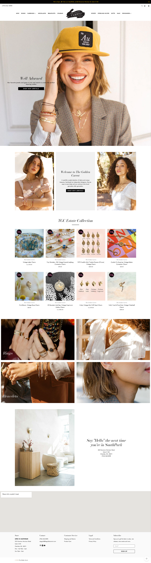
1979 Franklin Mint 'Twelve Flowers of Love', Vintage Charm (90, 263)
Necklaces (42, 13)
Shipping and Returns (70, 539)
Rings (23, 13)
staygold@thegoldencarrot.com (48, 541)
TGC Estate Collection (75, 220)
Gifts (113, 13)
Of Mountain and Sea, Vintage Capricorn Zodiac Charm (60, 306)
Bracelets (51, 13)
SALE (118, 13)
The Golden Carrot (23, 560)
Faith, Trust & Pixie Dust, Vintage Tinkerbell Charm (122, 306)
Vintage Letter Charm (29, 262)
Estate (93, 13)
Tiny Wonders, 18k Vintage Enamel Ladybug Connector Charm (60, 263)
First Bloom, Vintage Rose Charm (29, 305)
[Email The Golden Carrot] (44, 546)
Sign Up (124, 551)
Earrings (31, 13)
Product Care (67, 541)
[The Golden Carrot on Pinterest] (40, 546)
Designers (126, 13)
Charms (60, 13)
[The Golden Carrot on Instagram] (42, 546)
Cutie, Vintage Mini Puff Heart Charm (91, 305)
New (17, 13)
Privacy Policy (92, 541)
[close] (149, 2)
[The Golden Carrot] (75, 13)
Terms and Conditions (94, 539)
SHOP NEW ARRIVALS (31, 89)
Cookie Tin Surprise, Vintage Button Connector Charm (122, 263)
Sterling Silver (103, 13)
